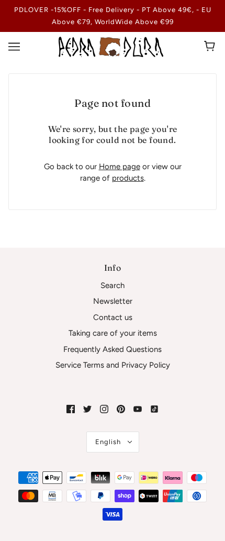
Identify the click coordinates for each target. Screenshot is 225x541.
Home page (119, 166)
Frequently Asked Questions (112, 349)
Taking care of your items (113, 333)
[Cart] (211, 46)
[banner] (111, 46)
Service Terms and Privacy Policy (112, 365)
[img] (70, 409)
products (128, 178)
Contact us (112, 317)
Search (112, 285)
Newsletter (112, 301)
